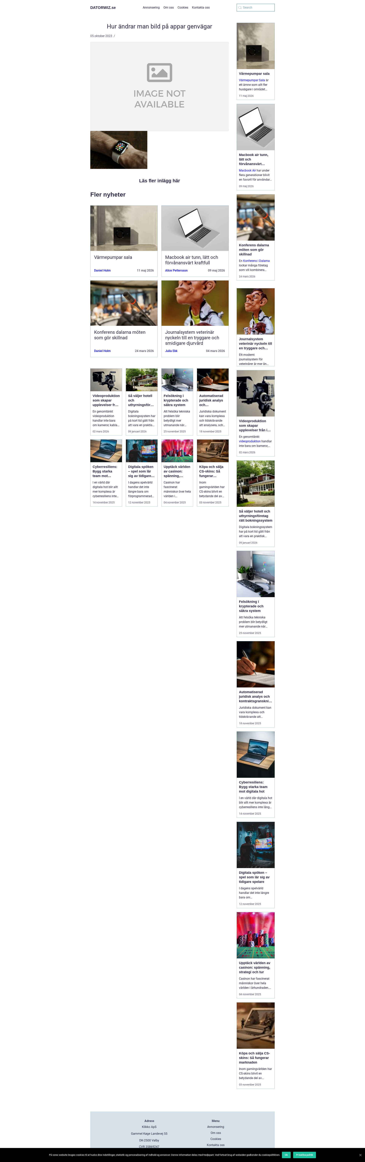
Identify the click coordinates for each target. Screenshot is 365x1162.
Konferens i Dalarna (256, 261)
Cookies (183, 7)
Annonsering (151, 7)
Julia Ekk (171, 351)
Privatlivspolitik (304, 1154)
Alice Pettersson (176, 270)
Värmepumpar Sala (252, 80)
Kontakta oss (201, 7)
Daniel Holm (102, 270)
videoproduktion (250, 441)
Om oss (168, 7)
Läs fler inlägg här (159, 180)
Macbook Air (247, 170)
